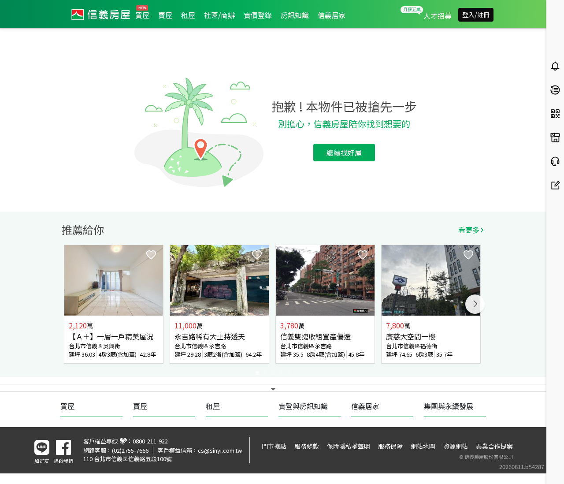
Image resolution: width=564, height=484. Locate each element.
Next (475, 304)
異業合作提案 (494, 446)
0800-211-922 (150, 441)
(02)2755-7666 (130, 450)
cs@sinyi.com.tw (220, 450)
